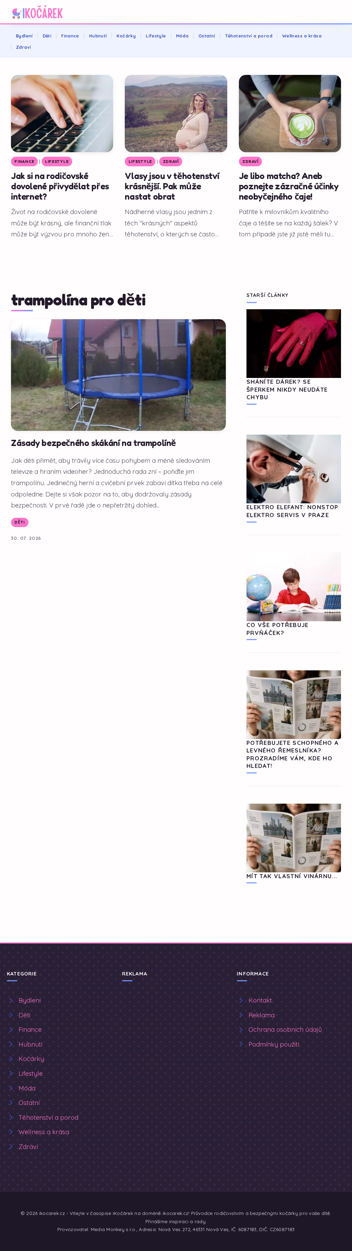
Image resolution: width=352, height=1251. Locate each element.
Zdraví (23, 47)
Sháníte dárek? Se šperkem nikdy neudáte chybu (287, 389)
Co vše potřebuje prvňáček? (277, 628)
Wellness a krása (301, 35)
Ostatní (206, 35)
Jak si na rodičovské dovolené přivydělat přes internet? (60, 186)
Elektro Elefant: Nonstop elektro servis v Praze (292, 510)
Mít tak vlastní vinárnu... (291, 876)
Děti (47, 35)
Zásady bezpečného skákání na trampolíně (93, 442)
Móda (182, 35)
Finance (70, 35)
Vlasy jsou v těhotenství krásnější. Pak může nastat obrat (172, 186)
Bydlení (24, 35)
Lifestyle (156, 35)
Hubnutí (98, 35)
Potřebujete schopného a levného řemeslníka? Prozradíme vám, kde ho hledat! (292, 754)
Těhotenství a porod (248, 35)
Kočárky (126, 35)
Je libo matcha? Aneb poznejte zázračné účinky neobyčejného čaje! (289, 186)
